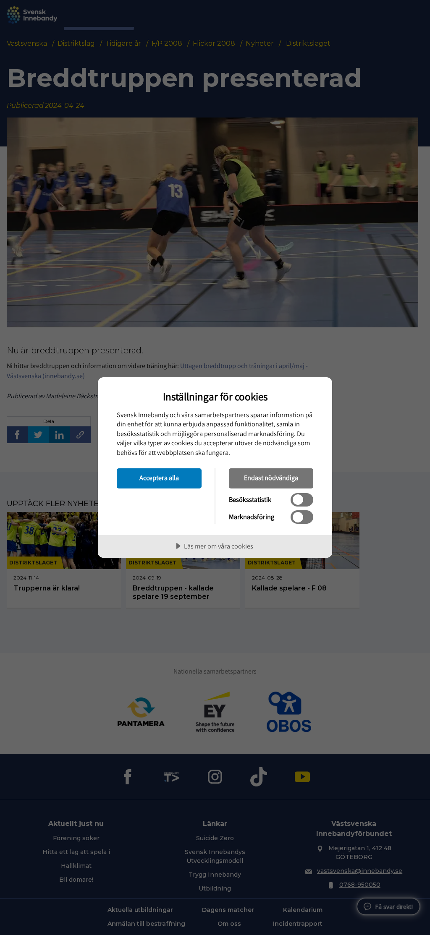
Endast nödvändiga (271, 477)
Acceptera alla (159, 477)
